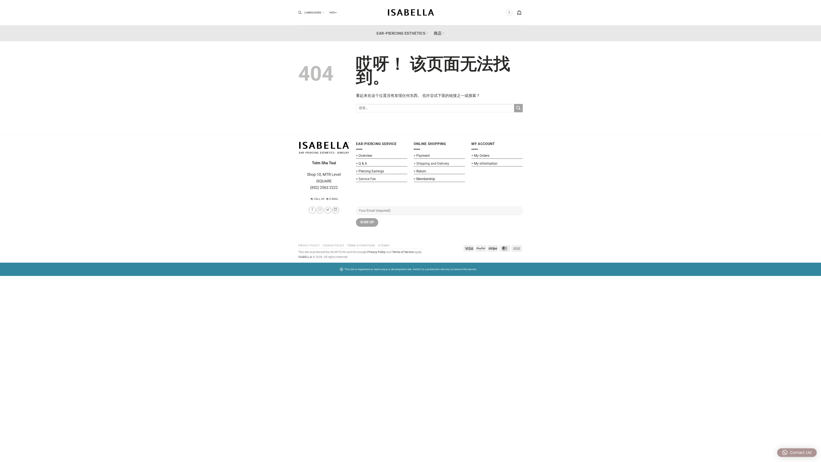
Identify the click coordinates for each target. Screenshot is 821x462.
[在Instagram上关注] (319, 210)
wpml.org (379, 269)
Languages (312, 12)
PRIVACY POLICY (309, 245)
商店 (438, 33)
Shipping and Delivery (432, 163)
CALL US (319, 198)
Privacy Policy (376, 252)
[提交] (518, 108)
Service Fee (367, 179)
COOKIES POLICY (333, 245)
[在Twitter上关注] (327, 210)
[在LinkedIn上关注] (335, 210)
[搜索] (299, 13)
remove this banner (464, 269)
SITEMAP (384, 245)
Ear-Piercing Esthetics (401, 33)
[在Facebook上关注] (312, 210)
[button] (509, 12)
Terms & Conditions (361, 245)
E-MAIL (333, 198)
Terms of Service (403, 252)
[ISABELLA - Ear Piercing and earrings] (410, 12)
